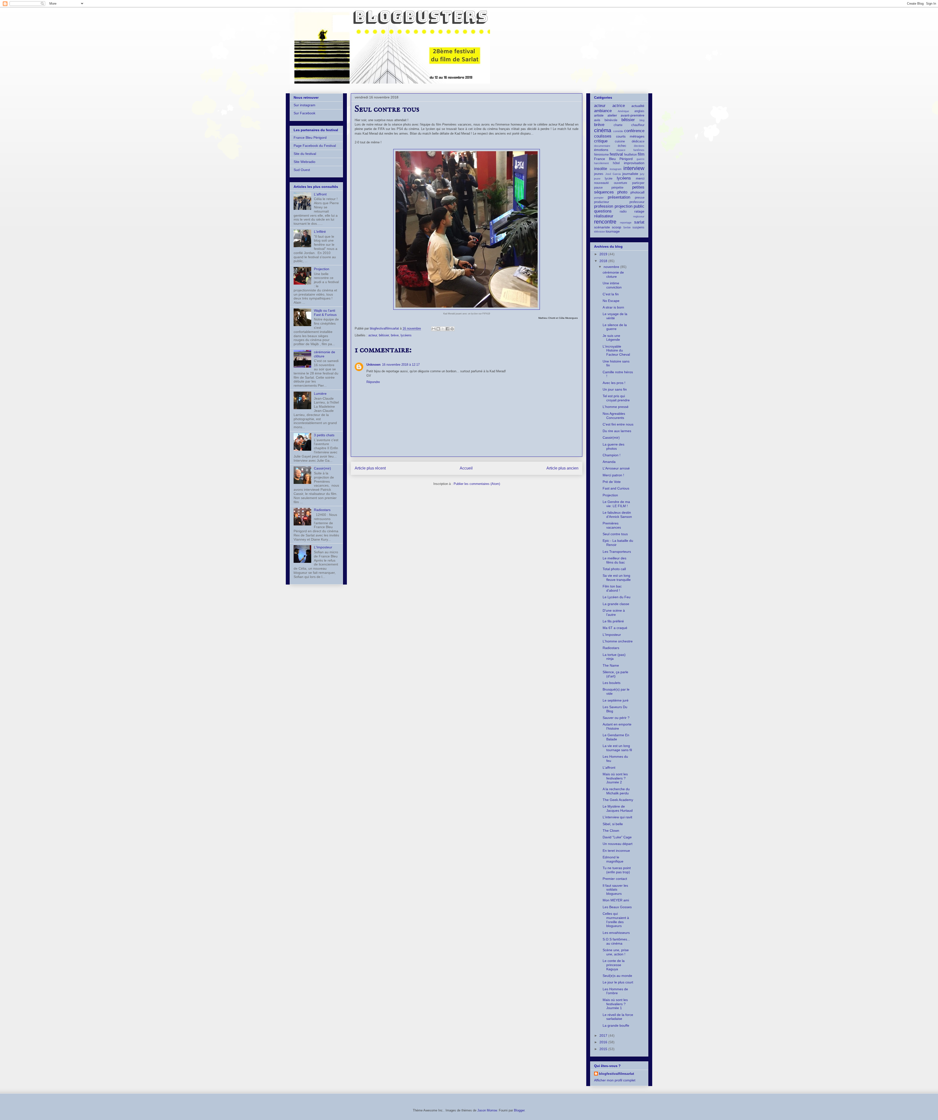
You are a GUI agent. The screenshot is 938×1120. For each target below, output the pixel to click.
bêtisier (384, 335)
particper (638, 183)
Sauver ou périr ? (616, 718)
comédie (618, 131)
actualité (637, 106)
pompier (599, 197)
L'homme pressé (616, 407)
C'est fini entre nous (618, 424)
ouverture (620, 183)
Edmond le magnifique (613, 859)
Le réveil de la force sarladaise (618, 1017)
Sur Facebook (304, 113)
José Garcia (613, 173)
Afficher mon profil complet (614, 1080)
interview (633, 168)
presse (639, 197)
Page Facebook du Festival (315, 146)
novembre (612, 267)
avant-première (632, 115)
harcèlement (601, 163)
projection (623, 206)
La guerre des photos (613, 446)
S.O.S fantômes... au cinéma (616, 941)
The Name (611, 665)
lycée (608, 178)
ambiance (603, 110)
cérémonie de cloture (613, 274)
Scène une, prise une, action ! (616, 952)
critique (601, 141)
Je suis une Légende (611, 338)
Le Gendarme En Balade (616, 737)
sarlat (639, 222)
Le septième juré (616, 700)
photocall (637, 192)
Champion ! (611, 455)
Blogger (519, 1110)
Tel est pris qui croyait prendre (616, 398)
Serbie (627, 227)
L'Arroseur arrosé (616, 468)
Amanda (609, 462)
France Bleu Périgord (310, 137)
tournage (613, 231)
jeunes (598, 174)
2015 (603, 1049)
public (639, 206)
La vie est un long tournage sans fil (617, 748)
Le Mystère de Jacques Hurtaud (618, 808)
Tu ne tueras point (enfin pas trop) (617, 870)
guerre (640, 159)
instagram (615, 169)
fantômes (638, 150)
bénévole (611, 120)
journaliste (630, 174)
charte (618, 125)
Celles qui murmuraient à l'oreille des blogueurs (616, 920)
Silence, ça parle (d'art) (615, 674)
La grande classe (616, 604)
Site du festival (305, 154)
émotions (601, 150)
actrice (618, 105)
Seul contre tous (615, 534)
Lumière (320, 393)
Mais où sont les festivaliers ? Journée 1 (615, 1004)
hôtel (616, 163)
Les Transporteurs (617, 552)
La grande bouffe (616, 1025)
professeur (636, 202)
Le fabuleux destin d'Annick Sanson (617, 515)
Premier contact (615, 879)
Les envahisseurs (616, 933)
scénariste (602, 227)
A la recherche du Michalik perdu (616, 791)
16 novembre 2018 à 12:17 (401, 364)
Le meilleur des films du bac (614, 560)
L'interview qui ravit (617, 817)
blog (642, 120)
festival (616, 154)
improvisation (634, 163)
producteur (601, 202)
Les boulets (611, 683)
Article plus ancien (562, 468)
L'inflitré (320, 232)
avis (597, 120)
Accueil (466, 468)
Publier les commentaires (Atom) (477, 484)
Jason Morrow (487, 1110)
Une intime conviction (612, 285)
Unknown (373, 364)
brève (395, 335)
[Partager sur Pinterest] (452, 328)
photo (622, 192)
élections (639, 145)
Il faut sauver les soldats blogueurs (615, 890)
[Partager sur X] (442, 328)
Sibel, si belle (613, 824)
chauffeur (637, 125)
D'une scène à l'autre (614, 612)
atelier (612, 115)
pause (598, 187)
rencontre (605, 222)
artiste (599, 115)
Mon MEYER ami (616, 900)
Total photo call (614, 569)
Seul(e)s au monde (617, 976)
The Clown (611, 830)
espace (621, 150)
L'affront (320, 194)
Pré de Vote (612, 482)
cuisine (620, 141)
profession (603, 206)
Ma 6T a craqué (615, 628)
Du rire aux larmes (617, 431)
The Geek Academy (618, 800)
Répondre (373, 382)
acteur (372, 335)
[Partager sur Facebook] (447, 328)
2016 (603, 1042)
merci (640, 178)
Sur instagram (304, 105)
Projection (321, 269)
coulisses (602, 136)
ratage (639, 211)
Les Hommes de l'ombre (615, 991)
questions (603, 211)
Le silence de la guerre (615, 327)
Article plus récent (370, 468)
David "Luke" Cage (617, 837)
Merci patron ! (613, 475)
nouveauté (601, 183)
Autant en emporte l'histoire (617, 726)
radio (623, 211)
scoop (616, 227)
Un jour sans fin (615, 389)
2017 (603, 1035)
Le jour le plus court (618, 982)
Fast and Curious (616, 488)
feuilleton (630, 154)
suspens (638, 227)
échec (622, 146)
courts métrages (630, 136)
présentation (619, 197)
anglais (639, 111)
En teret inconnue (616, 851)
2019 (603, 254)
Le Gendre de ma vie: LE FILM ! (616, 504)
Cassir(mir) (322, 468)
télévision (599, 231)
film (641, 154)
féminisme (601, 154)
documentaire (602, 145)
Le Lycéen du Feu (616, 597)
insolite (600, 168)
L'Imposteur (323, 547)
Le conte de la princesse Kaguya (614, 965)
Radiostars (322, 510)
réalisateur (603, 216)
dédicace (638, 141)
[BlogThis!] (438, 328)
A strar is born (613, 307)
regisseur (638, 216)
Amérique (623, 111)
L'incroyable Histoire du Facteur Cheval (616, 350)
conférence (634, 130)
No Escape (611, 301)
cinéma (602, 130)
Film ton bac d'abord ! (612, 588)
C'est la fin (611, 294)
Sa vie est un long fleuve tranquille (617, 578)
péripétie (617, 187)
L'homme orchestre (618, 641)
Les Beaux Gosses (617, 907)
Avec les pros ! (614, 383)
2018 (603, 261)
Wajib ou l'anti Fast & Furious (325, 313)
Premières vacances (612, 525)
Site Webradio (304, 162)
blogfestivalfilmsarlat (616, 1074)
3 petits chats (324, 435)
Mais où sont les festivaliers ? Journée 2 (615, 778)
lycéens (406, 335)
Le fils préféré (613, 621)
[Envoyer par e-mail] (433, 328)
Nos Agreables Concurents (614, 416)
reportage (625, 222)
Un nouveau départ (617, 844)
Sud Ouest (302, 170)
